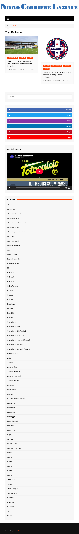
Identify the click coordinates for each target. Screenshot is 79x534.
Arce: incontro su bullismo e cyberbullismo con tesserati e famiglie (19, 63)
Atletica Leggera (12, 254)
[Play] (10, 188)
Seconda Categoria (14, 448)
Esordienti (10, 308)
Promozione (11, 430)
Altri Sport (47, 65)
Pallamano (11, 403)
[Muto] (66, 188)
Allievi (9, 205)
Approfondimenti (12, 57)
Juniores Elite (12, 367)
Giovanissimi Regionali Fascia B (18, 349)
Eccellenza (11, 304)
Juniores (10, 362)
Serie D (10, 475)
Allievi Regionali (13, 227)
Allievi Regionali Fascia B (16, 232)
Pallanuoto (11, 408)
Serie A (9, 453)
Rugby (9, 435)
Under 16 (10, 502)
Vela (8, 511)
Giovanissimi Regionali (15, 344)
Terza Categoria (12, 489)
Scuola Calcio (12, 444)
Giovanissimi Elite (13, 326)
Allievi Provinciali (13, 218)
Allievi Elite (11, 209)
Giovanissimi (11, 322)
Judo (9, 358)
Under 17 (10, 507)
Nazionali (10, 394)
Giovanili (30, 57)
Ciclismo (10, 290)
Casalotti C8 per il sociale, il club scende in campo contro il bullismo (57, 74)
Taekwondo (11, 480)
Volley (9, 516)
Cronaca (22, 57)
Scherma (10, 439)
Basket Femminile (13, 259)
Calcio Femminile (13, 286)
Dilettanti (10, 299)
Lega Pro (10, 385)
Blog (9, 268)
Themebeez (22, 531)
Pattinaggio (11, 412)
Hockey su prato (12, 353)
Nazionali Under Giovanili (16, 398)
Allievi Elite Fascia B (14, 214)
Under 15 (10, 498)
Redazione (12, 69)
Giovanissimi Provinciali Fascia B (18, 340)
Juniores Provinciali (14, 376)
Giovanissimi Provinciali (15, 335)
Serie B (9, 462)
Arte (8, 250)
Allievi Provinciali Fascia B (16, 223)
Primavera (10, 426)
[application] (39, 171)
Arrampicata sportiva (14, 245)
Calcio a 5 (10, 272)
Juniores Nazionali (13, 371)
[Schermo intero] (69, 188)
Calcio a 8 (67, 65)
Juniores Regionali (13, 380)
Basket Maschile (13, 263)
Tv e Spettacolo (12, 493)
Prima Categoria (12, 421)
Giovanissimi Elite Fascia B (16, 331)
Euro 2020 (10, 313)
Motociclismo (11, 389)
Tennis (9, 484)
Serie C (10, 471)
